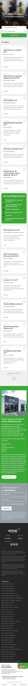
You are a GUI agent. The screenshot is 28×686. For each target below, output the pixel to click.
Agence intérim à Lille (6, 628)
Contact (20, 538)
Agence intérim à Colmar (7, 602)
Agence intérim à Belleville (7, 588)
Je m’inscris (6, 508)
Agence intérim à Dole (6, 609)
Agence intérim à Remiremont (8, 644)
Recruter (20, 535)
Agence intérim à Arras (6, 584)
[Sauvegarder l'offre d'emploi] (24, 48)
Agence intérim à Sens (6, 658)
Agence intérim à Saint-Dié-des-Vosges (11, 649)
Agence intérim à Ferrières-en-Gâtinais (11, 621)
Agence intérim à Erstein (7, 619)
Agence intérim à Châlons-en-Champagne (12, 598)
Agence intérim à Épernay (7, 614)
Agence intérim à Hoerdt (7, 626)
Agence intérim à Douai (7, 612)
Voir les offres (14, 35)
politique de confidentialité (17, 504)
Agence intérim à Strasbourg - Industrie (11, 661)
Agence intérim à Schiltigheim (8, 654)
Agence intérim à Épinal (7, 616)
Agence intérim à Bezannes (8, 593)
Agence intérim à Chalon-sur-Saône (10, 595)
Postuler (7, 535)
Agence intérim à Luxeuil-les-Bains (9, 630)
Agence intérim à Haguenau (8, 623)
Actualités (8, 538)
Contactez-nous (8, 477)
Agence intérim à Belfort (7, 586)
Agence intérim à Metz (7, 633)
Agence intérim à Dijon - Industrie (9, 607)
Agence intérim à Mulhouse (8, 637)
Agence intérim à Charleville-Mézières (10, 600)
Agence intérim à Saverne (7, 651)
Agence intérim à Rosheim (7, 647)
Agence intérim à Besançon (8, 591)
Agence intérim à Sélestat (7, 656)
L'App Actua (7, 541)
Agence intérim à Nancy (7, 640)
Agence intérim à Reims (7, 642)
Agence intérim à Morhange (8, 635)
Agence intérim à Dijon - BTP (8, 605)
